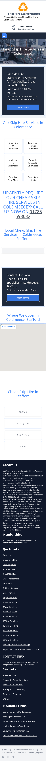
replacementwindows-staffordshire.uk (20, 735)
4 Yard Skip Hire (10, 607)
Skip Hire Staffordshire (24, 14)
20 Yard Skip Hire (10, 635)
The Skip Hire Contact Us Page (16, 644)
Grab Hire (7, 583)
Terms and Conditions (12, 694)
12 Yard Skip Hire (10, 626)
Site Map (7, 699)
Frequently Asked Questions (15, 680)
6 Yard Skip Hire (10, 611)
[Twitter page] (13, 757)
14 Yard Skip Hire (10, 630)
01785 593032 (29, 214)
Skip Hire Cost (9, 593)
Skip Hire (7, 555)
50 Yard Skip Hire (10, 640)
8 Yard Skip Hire (10, 616)
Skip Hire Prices (10, 597)
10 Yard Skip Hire (10, 621)
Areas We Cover (10, 675)
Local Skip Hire (9, 564)
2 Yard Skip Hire (10, 602)
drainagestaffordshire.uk (14, 716)
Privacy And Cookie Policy (14, 689)
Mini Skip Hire (9, 569)
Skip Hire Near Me (11, 578)
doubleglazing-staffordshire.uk (17, 726)
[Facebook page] (3, 757)
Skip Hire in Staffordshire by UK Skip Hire (21, 649)
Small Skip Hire (9, 574)
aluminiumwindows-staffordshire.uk (19, 721)
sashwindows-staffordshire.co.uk (18, 712)
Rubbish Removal (10, 588)
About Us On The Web (13, 684)
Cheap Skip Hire (10, 560)
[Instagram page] (8, 757)
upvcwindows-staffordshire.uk (16, 731)
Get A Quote (23, 107)
